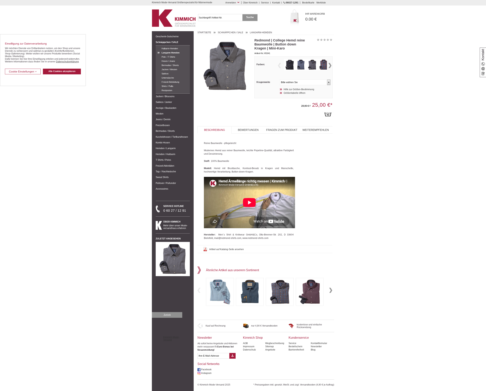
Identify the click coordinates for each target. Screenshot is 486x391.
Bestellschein (295, 346)
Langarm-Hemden (171, 53)
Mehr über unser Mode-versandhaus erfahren (175, 225)
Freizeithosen (163, 125)
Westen (159, 113)
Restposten (167, 90)
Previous (279, 65)
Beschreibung (214, 129)
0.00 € (315, 17)
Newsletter (204, 337)
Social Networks (208, 364)
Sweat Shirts (162, 177)
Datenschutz (249, 349)
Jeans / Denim (163, 119)
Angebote (270, 349)
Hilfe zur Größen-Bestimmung (299, 89)
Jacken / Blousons (165, 96)
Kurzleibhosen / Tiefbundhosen (172, 137)
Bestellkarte (308, 3)
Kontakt (276, 3)
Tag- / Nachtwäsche (166, 171)
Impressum (248, 346)
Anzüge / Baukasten (166, 108)
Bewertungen (248, 129)
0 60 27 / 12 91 (174, 208)
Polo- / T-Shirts (168, 57)
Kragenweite (263, 82)
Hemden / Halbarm (165, 154)
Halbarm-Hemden (170, 48)
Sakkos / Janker (164, 102)
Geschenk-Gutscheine (167, 36)
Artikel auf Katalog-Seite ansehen (226, 249)
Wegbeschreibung (274, 343)
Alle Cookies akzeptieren (61, 71)
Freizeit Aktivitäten (165, 166)
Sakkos (165, 73)
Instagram (206, 373)
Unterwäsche (168, 78)
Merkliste (321, 3)
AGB (245, 343)
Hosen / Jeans (168, 61)
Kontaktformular (319, 343)
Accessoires (162, 189)
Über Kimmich (250, 3)
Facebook (206, 369)
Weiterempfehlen (315, 129)
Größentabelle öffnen (294, 93)
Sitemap (269, 346)
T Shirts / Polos (163, 160)
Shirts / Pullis (167, 86)
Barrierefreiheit (296, 349)
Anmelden (230, 2)
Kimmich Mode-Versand (171, 338)
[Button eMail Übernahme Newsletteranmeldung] (232, 356)
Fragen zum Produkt (281, 129)
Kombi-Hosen (163, 142)
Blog (313, 349)
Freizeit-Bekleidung (170, 82)
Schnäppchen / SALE (167, 42)
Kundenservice (299, 337)
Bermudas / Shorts (170, 65)
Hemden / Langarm (166, 148)
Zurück (167, 315)
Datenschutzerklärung (67, 61)
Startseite (204, 32)
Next (329, 65)
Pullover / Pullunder (166, 183)
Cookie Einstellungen (22, 71)
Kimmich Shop (253, 337)
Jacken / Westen (169, 69)
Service (265, 3)
